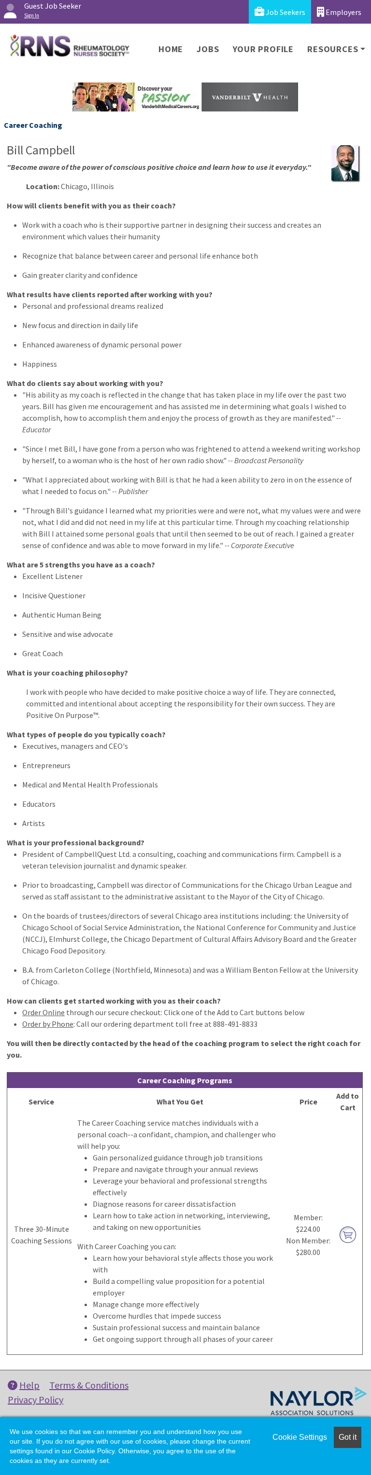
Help (29, 1385)
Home (170, 49)
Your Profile (263, 49)
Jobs (208, 49)
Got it (348, 1437)
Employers (342, 12)
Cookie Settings (299, 1437)
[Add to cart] (348, 1234)
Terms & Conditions (88, 1385)
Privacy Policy (35, 1399)
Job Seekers (284, 12)
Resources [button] (332, 49)
